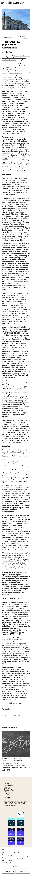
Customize (8, 871)
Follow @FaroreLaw (16, 703)
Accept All (16, 866)
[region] (16, 861)
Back (4, 33)
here (14, 699)
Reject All (23, 871)
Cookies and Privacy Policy (10, 805)
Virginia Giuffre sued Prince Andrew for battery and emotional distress (16, 58)
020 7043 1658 (9, 785)
